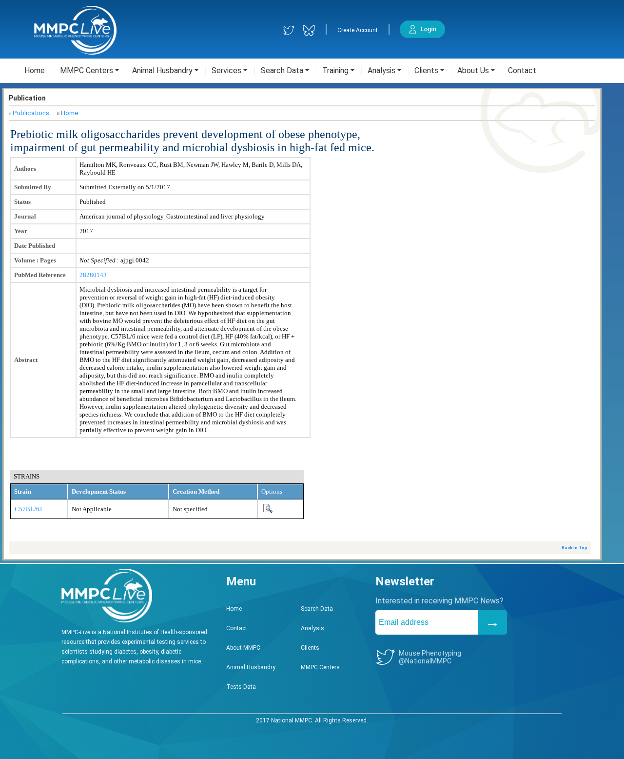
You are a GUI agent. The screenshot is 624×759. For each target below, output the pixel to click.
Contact (236, 628)
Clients (310, 647)
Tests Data (241, 686)
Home (69, 113)
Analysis (312, 628)
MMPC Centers (320, 667)
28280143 (93, 275)
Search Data (317, 608)
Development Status (99, 491)
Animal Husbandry (250, 667)
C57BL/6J (28, 509)
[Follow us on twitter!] (289, 30)
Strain (22, 491)
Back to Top (574, 547)
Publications (31, 113)
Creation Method (196, 491)
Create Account (357, 30)
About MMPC (243, 647)
